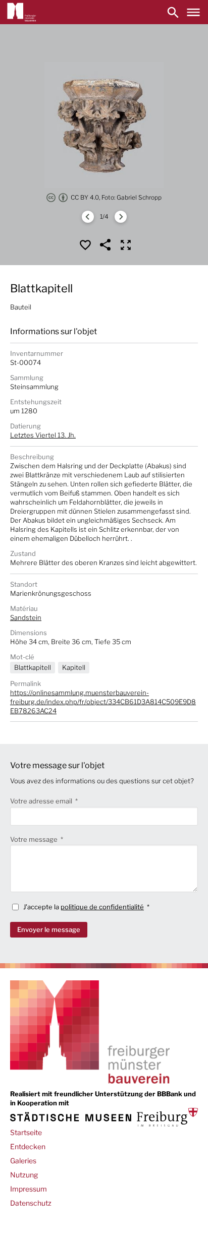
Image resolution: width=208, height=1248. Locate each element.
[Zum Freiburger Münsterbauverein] (21, 12)
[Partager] (105, 245)
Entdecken (27, 1146)
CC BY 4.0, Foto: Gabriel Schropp (116, 197)
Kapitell (73, 667)
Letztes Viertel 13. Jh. (43, 435)
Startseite (26, 1132)
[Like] (85, 245)
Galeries (23, 1160)
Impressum (28, 1188)
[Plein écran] (126, 245)
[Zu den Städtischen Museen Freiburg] (104, 1117)
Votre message (34, 839)
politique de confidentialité (102, 907)
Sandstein (25, 617)
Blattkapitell (32, 667)
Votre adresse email (42, 801)
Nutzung (24, 1174)
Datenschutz (30, 1203)
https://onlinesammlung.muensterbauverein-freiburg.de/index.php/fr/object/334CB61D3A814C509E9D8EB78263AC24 (103, 702)
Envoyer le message (48, 929)
